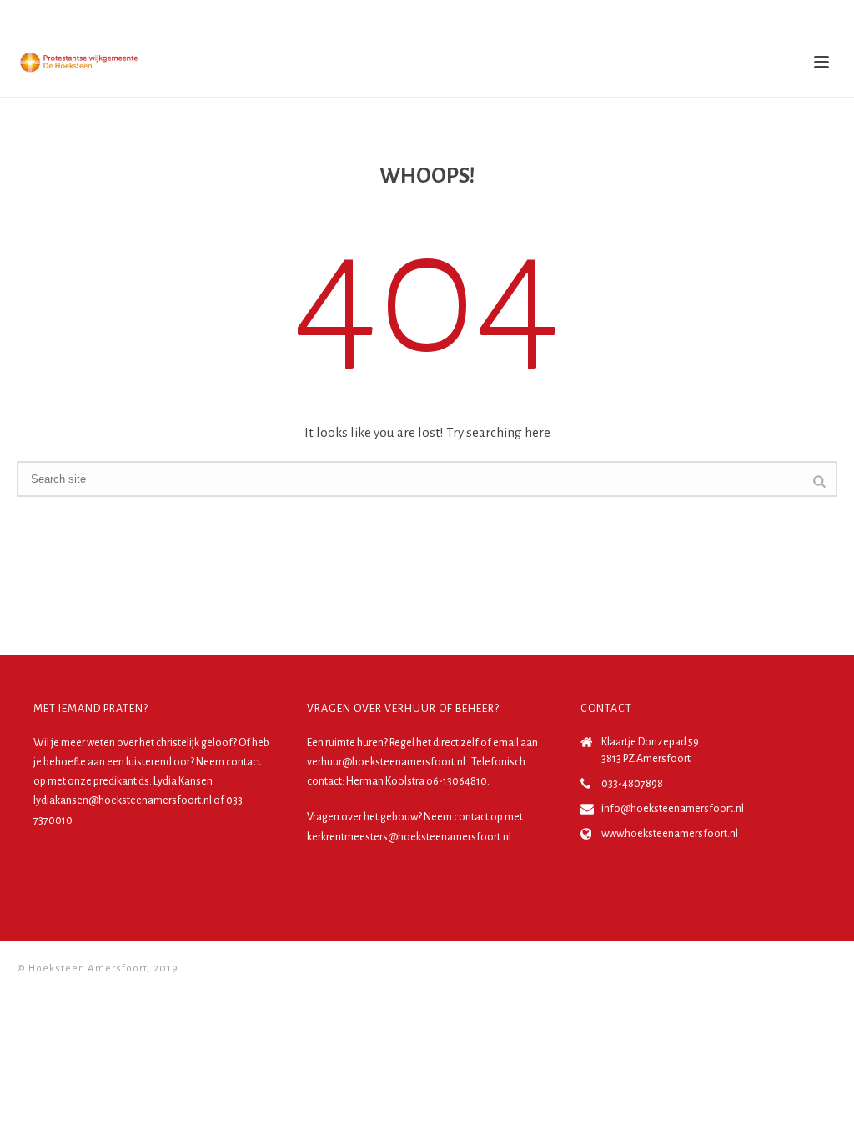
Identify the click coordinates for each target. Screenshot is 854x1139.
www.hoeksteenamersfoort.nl (669, 834)
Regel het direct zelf (434, 743)
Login (810, 16)
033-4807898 (632, 784)
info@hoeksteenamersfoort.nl (672, 809)
